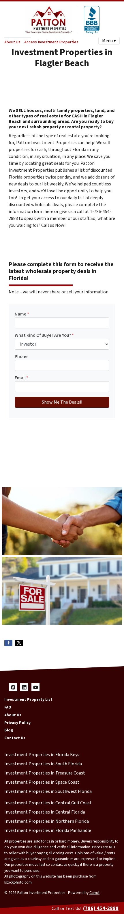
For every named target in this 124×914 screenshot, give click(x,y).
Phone (21, 356)
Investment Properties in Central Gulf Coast (48, 803)
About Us (12, 42)
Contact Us (14, 738)
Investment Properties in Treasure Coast (44, 773)
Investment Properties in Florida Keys (41, 755)
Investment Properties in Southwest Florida (48, 791)
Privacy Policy (17, 722)
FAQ (7, 707)
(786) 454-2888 (101, 908)
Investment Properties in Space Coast (41, 782)
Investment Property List (28, 699)
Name (22, 314)
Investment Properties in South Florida (43, 764)
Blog (8, 730)
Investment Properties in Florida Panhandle (47, 830)
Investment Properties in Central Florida (44, 812)
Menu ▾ (109, 41)
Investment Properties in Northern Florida (46, 821)
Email (21, 378)
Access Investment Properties (51, 42)
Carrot (94, 892)
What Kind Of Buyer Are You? (44, 335)
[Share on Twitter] (19, 643)
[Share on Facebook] (8, 643)
